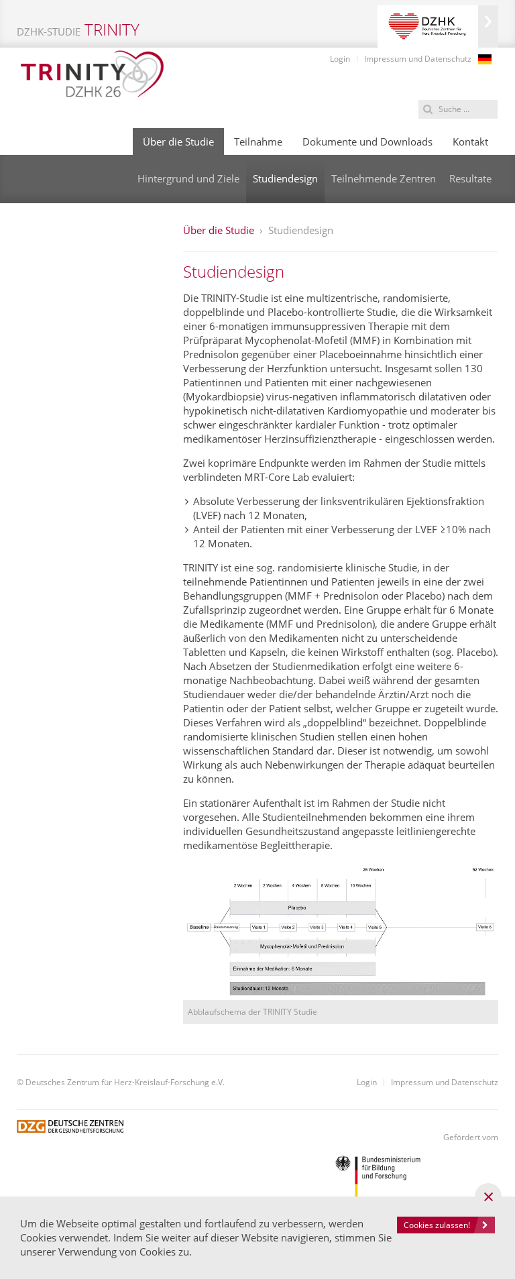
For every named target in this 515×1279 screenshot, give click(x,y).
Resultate (470, 178)
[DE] (485, 59)
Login (340, 58)
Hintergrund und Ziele (188, 178)
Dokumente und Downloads (367, 141)
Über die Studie (178, 141)
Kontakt (470, 141)
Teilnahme (258, 141)
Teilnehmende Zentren (383, 178)
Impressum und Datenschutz (417, 58)
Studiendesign (285, 178)
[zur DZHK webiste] (438, 26)
